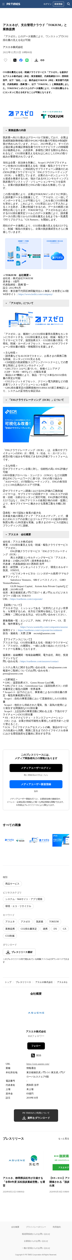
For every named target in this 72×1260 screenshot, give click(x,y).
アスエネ (10, 921)
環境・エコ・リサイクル (18, 906)
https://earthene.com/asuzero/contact (39, 661)
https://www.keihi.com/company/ (35, 294)
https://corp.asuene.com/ (37, 1064)
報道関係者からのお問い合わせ (36, 1234)
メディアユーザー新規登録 (36, 784)
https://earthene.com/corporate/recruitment (40, 630)
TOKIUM (54, 921)
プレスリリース (23, 982)
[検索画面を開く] (69, 4)
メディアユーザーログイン (36, 768)
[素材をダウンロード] (36, 60)
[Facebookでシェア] (21, 60)
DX (55, 929)
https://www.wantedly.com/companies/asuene (44, 627)
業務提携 (10, 929)
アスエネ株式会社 (44, 982)
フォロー (36, 1046)
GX (64, 929)
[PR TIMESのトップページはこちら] (13, 4)
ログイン (48, 4)
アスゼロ (25, 921)
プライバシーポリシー (36, 1226)
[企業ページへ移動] (36, 1013)
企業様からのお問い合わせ (36, 1241)
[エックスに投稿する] (15, 60)
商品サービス (12, 883)
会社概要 (15, 1226)
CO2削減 (9, 936)
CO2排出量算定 (29, 929)
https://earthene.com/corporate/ (26, 599)
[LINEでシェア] (27, 60)
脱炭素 (39, 921)
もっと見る (63, 1138)
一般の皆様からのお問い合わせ (36, 1248)
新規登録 (58, 4)
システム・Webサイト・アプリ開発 (23, 899)
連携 (45, 929)
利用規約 (57, 1226)
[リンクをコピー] (42, 60)
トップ (8, 982)
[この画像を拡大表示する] (14, 840)
